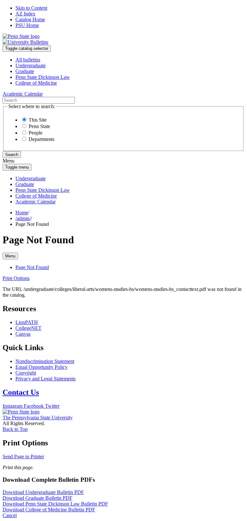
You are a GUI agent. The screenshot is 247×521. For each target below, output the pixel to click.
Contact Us (21, 392)
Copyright (25, 373)
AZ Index (25, 13)
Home (21, 212)
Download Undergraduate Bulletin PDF (43, 492)
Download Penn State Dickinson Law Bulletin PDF (55, 504)
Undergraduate (30, 65)
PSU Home (27, 25)
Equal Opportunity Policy (41, 367)
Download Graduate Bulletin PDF (37, 498)
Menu (10, 256)
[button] (16, 278)
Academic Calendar (35, 201)
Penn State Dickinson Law (42, 77)
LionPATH (26, 322)
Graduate (24, 71)
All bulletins (27, 59)
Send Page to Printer (23, 456)
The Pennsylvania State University (38, 417)
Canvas (23, 334)
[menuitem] (129, 60)
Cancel (10, 515)
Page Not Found (32, 267)
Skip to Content (31, 8)
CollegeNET (28, 328)
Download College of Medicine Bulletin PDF (49, 509)
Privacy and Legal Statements (45, 378)
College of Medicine (36, 83)
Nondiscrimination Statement (44, 361)
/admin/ (23, 218)
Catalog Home (30, 19)
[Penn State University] (21, 36)
